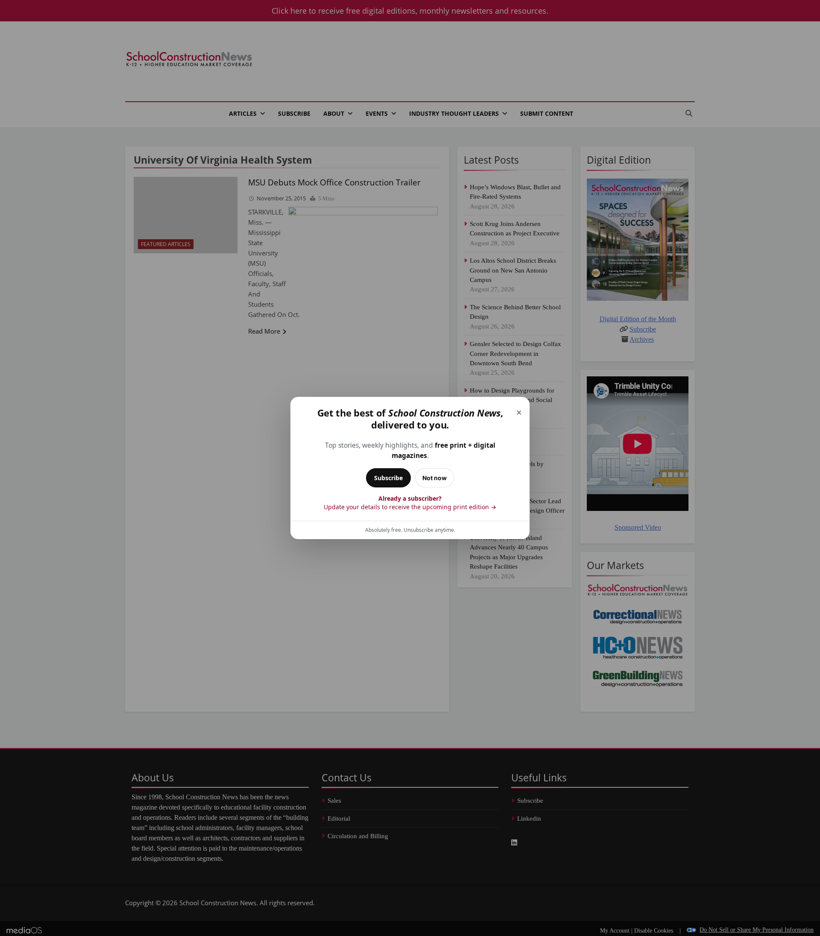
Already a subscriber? (410, 502)
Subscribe (388, 478)
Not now (434, 477)
